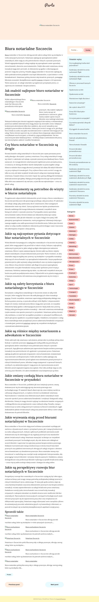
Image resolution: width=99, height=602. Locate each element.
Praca (71, 265)
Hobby (71, 239)
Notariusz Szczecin (32, 538)
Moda (71, 250)
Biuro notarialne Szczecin (35, 516)
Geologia (72, 235)
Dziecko (71, 227)
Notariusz (30, 343)
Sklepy (71, 281)
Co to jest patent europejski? (79, 118)
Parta (49, 4)
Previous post (14, 584)
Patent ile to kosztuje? (77, 103)
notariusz (26, 323)
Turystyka (72, 296)
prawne (40, 80)
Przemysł (72, 273)
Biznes (71, 216)
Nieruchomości (74, 258)
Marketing (72, 246)
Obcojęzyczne (74, 262)
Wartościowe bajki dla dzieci (79, 98)
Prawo (9, 575)
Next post (54, 584)
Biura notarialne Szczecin (78, 134)
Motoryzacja (73, 254)
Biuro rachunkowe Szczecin (36, 550)
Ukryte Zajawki (74, 300)
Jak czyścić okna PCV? (77, 107)
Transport (72, 292)
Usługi (71, 307)
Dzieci (71, 223)
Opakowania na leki (76, 90)
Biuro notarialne (31, 561)
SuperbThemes (61, 599)
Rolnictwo (72, 277)
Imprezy (72, 242)
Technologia (73, 288)
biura (34, 72)
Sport (71, 284)
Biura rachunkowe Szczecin (36, 527)
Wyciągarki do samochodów (79, 129)
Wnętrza (72, 311)
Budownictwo (73, 220)
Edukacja (72, 231)
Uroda (71, 304)
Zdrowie (72, 315)
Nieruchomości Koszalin (78, 145)
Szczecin (53, 104)
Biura (7, 55)
